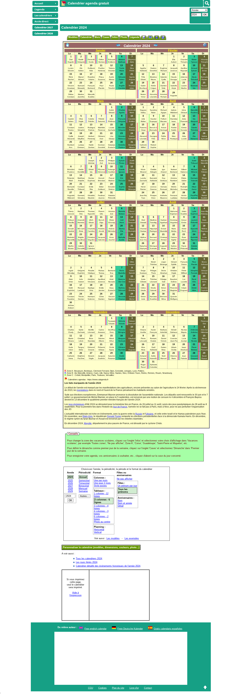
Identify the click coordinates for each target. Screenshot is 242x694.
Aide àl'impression (75, 594)
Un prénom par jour (127, 485)
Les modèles (113, 538)
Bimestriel (84, 486)
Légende (134, 37)
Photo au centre (102, 521)
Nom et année (125, 503)
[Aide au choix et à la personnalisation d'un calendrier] (163, 38)
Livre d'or (134, 688)
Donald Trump (114, 416)
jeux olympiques (76, 404)
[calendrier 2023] (118, 46)
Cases (106, 37)
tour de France (120, 407)
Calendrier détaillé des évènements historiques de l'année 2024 (108, 566)
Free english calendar (95, 628)
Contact (148, 688)
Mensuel (83, 488)
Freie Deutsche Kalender (130, 628)
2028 (70, 488)
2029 (70, 491)
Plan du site (118, 688)
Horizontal (99, 529)
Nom (120, 500)
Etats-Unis (87, 416)
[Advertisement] (124, 15)
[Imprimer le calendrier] (156, 38)
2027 (70, 486)
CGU (90, 688)
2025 (70, 480)
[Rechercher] (207, 3)
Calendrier (86, 37)
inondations (82, 390)
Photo (123, 37)
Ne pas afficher (124, 478)
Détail (120, 506)
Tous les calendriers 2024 (89, 558)
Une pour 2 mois (102, 483)
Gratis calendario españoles (168, 628)
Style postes (100, 485)
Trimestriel (84, 483)
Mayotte (88, 423)
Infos (115, 37)
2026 (70, 483)
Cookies (102, 688)
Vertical (98, 532)
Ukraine (149, 414)
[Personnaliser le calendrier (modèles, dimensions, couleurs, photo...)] (205, 45)
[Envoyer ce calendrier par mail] (150, 37)
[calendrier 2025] (156, 46)
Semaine (83, 491)
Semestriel (84, 480)
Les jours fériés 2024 (86, 562)
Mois (97, 37)
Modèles (73, 37)
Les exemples (132, 538)
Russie (138, 414)
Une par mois (101, 480)
